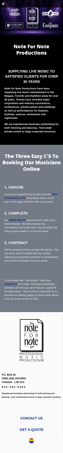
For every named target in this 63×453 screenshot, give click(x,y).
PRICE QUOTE (17, 220)
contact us (10, 284)
